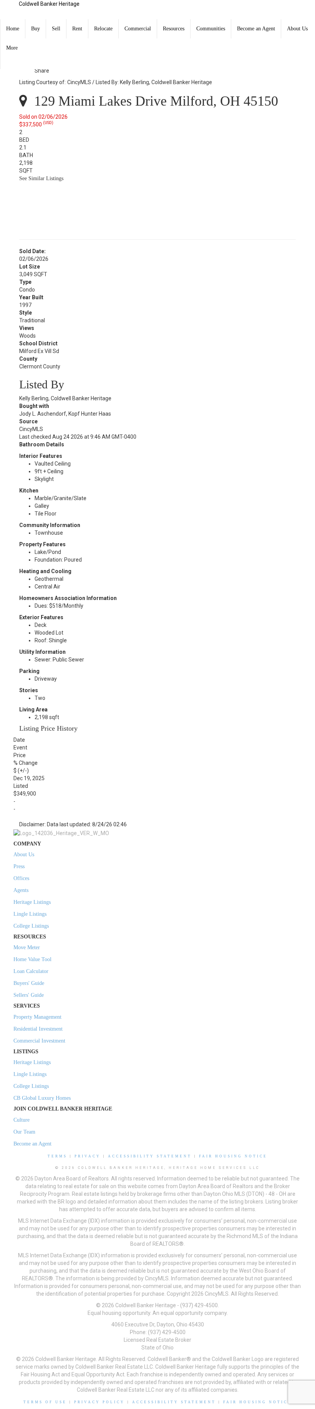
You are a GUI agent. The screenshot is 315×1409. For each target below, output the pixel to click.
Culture (21, 1120)
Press (19, 866)
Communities (210, 28)
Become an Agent (256, 28)
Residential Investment (38, 1029)
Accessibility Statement (150, 1156)
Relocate (103, 28)
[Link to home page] (9, 9)
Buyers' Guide (28, 983)
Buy (35, 28)
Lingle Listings (29, 914)
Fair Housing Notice (233, 1156)
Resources (173, 28)
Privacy (88, 1156)
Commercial (137, 28)
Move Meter (26, 947)
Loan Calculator (30, 971)
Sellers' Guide (28, 995)
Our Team (24, 1132)
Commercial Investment (39, 1041)
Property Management (37, 1017)
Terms (57, 1156)
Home (12, 28)
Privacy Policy (99, 1402)
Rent (77, 28)
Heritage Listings (32, 902)
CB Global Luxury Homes (42, 1098)
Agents (20, 890)
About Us (297, 28)
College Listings (31, 926)
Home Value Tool (32, 959)
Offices (21, 878)
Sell (56, 28)
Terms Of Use (45, 1402)
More (12, 48)
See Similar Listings (41, 178)
